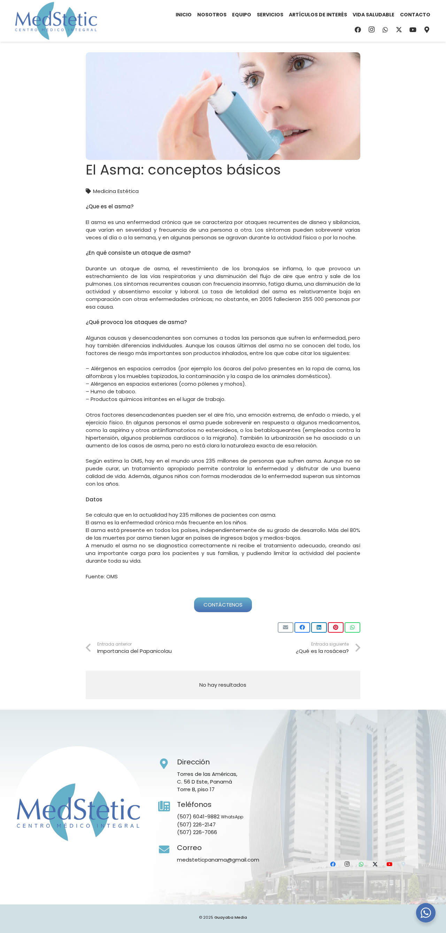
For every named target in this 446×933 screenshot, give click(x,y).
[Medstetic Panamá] (55, 21)
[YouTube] (413, 29)
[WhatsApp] (385, 29)
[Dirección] (167, 764)
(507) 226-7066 (197, 832)
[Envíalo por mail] (285, 627)
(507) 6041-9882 (198, 816)
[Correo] (167, 849)
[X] (399, 29)
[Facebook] (358, 29)
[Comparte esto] (302, 627)
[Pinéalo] (336, 627)
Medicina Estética (116, 191)
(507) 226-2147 (196, 824)
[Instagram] (371, 29)
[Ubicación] (427, 29)
